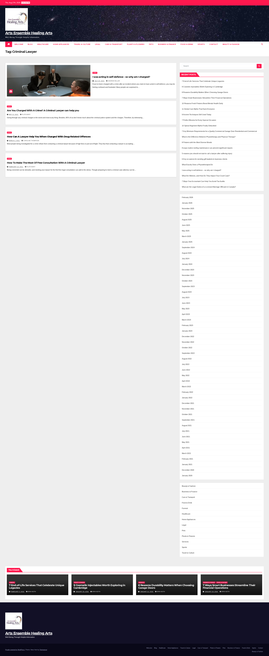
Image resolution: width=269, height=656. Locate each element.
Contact (213, 44)
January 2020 (187, 475)
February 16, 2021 (16, 167)
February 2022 (187, 392)
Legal (97, 44)
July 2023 (185, 297)
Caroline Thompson (31, 140)
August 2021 (187, 425)
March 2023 (186, 320)
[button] (262, 44)
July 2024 (185, 259)
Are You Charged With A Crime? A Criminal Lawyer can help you (43, 110)
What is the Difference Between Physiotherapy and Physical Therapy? (208, 137)
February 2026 (187, 197)
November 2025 (188, 208)
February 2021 (187, 459)
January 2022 (187, 398)
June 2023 (186, 303)
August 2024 (187, 253)
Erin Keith (32, 591)
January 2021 (187, 464)
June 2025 (186, 225)
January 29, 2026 (82, 591)
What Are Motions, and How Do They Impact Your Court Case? (206, 176)
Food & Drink (187, 44)
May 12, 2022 (14, 114)
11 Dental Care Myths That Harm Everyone (198, 109)
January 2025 (187, 242)
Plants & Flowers (135, 44)
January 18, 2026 (211, 591)
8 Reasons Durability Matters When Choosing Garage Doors (205, 92)
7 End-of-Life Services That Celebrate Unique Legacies (203, 81)
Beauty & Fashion (231, 44)
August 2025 (187, 220)
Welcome (18, 44)
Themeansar (43, 650)
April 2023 (186, 314)
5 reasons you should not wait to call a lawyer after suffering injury (207, 153)
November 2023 (188, 275)
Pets (151, 44)
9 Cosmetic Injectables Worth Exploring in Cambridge (202, 87)
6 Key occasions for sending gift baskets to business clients (204, 159)
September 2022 (188, 353)
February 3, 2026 (18, 591)
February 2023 (187, 325)
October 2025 (187, 214)
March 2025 (186, 236)
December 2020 (188, 470)
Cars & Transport (113, 44)
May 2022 (185, 375)
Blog (30, 44)
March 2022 (186, 386)
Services (185, 542)
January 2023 (187, 331)
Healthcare (42, 44)
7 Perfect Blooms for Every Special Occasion (199, 120)
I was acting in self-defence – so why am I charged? (121, 76)
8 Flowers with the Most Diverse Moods (197, 142)
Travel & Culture (82, 44)
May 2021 (185, 442)
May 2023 (185, 309)
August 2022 (187, 359)
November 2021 (188, 409)
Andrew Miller (114, 81)
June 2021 (186, 437)
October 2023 (187, 281)
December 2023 (188, 270)
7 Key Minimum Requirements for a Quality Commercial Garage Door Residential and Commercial (219, 131)
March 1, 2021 (14, 140)
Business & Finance (167, 44)
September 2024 (188, 247)
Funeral (185, 508)
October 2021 (187, 414)
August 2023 (187, 292)
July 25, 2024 (99, 81)
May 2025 (185, 231)
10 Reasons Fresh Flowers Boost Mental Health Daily (202, 103)
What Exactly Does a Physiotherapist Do (197, 165)
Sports (201, 44)
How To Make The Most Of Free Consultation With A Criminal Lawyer (46, 162)
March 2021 (186, 453)
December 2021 (188, 403)
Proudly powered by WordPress (15, 650)
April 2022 (186, 381)
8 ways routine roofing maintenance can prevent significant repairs (207, 148)
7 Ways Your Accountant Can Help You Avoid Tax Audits (203, 181)
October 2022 (187, 348)
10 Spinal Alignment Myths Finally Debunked (199, 126)
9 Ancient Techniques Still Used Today (196, 114)
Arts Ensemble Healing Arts (28, 33)
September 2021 (188, 420)
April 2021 (186, 448)
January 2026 (187, 203)
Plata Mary (26, 114)
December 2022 (188, 336)
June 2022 (186, 370)
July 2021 (185, 431)
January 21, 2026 (147, 591)
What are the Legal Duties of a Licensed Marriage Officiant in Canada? (209, 187)
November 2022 (188, 342)
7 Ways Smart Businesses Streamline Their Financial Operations (206, 98)
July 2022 (185, 364)
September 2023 (188, 286)
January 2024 (187, 264)
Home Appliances (61, 44)
